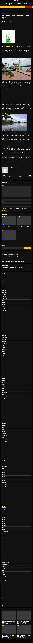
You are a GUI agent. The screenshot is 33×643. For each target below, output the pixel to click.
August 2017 (4, 496)
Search (3, 245)
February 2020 (4, 435)
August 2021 (4, 398)
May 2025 (3, 306)
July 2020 (3, 425)
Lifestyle (3, 568)
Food (2, 547)
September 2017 (4, 494)
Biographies (4, 515)
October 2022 (4, 370)
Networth (3, 572)
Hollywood (3, 560)
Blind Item (3, 523)
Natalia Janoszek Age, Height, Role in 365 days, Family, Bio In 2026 (13, 261)
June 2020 (3, 427)
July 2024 (3, 327)
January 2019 (4, 462)
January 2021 (4, 413)
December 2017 (4, 488)
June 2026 (3, 280)
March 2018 (4, 482)
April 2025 (3, 308)
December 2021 (4, 390)
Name (3, 198)
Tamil (3, 590)
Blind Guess (4, 521)
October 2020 (4, 419)
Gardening (3, 552)
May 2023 (3, 355)
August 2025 (4, 300)
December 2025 (4, 292)
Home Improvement (5, 562)
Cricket (3, 533)
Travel (3, 13)
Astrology (3, 509)
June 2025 (3, 304)
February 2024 (4, 337)
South (3, 584)
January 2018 (4, 486)
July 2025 (3, 302)
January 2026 (4, 290)
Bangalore (8, 46)
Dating (3, 535)
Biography (3, 517)
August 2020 (4, 423)
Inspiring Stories (4, 564)
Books (3, 527)
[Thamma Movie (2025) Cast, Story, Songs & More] (9, 615)
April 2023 (3, 357)
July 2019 (3, 449)
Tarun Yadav (4, 17)
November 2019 (4, 441)
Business (3, 529)
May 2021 (3, 404)
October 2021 (4, 394)
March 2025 (4, 310)
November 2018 (4, 466)
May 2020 (3, 429)
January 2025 (4, 314)
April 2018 (3, 480)
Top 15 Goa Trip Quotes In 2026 (23, 226)
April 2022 (3, 382)
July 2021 (3, 400)
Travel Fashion (4, 601)
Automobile (4, 511)
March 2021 (4, 408)
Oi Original (4, 574)
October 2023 (4, 345)
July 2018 (3, 474)
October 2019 (4, 443)
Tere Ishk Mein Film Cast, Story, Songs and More (8, 636)
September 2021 (4, 396)
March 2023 (4, 359)
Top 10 (3, 597)
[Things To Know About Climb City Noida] (9, 220)
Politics (3, 578)
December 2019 (4, 439)
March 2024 (4, 335)
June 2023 (3, 353)
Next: (24, 177)
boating (28, 46)
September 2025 (4, 298)
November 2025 (4, 294)
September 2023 (4, 347)
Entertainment (4, 539)
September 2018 (4, 470)
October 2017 (4, 492)
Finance (3, 543)
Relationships (4, 580)
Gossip (3, 554)
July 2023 (3, 351)
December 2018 (4, 464)
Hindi (3, 558)
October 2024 (4, 320)
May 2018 (3, 478)
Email (3, 201)
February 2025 (4, 312)
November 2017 (4, 490)
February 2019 (4, 460)
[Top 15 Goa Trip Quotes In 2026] (24, 220)
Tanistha (18, 227)
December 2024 (4, 316)
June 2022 (3, 378)
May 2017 (3, 503)
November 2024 (4, 318)
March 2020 (4, 433)
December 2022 (4, 365)
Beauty (3, 513)
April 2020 (3, 431)
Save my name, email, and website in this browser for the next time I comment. (15, 208)
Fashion (3, 541)
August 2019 (4, 447)
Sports (3, 586)
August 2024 (4, 325)
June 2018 (3, 476)
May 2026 (3, 282)
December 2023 (4, 341)
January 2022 (4, 388)
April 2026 (3, 284)
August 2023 (4, 349)
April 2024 (3, 333)
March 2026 (4, 286)
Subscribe (29, 6)
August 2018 (4, 472)
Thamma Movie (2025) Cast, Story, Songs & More (10, 254)
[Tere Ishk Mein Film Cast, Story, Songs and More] (9, 629)
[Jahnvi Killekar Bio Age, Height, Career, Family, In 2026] (24, 615)
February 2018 (4, 484)
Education (3, 537)
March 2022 (4, 384)
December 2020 (4, 415)
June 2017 (3, 501)
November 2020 (4, 417)
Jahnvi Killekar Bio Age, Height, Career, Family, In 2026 (11, 256)
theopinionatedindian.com (16, 4)
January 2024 (4, 339)
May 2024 (3, 331)
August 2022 (4, 374)
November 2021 (4, 392)
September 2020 (4, 421)
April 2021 (3, 406)
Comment (4, 185)
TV (2, 603)
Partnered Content (5, 576)
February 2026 (4, 288)
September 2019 (4, 445)
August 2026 (4, 275)
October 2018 (4, 468)
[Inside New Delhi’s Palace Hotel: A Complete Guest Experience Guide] (9, 235)
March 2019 (4, 458)
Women (3, 605)
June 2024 (3, 329)
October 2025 (4, 296)
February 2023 (4, 361)
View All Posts (12, 171)
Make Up (3, 570)
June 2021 (3, 402)
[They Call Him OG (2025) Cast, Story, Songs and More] (24, 629)
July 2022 (3, 376)
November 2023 (4, 343)
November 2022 (4, 368)
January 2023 (4, 363)
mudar (3, 623)
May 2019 (3, 453)
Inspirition (3, 566)
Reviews (3, 582)
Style (2, 588)
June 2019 (3, 451)
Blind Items (4, 525)
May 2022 (3, 380)
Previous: (7, 176)
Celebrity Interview (5, 531)
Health (3, 556)
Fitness (3, 545)
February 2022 (4, 386)
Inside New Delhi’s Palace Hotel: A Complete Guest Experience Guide (8, 241)
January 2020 (4, 437)
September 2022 (4, 372)
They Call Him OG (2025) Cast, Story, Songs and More (11, 259)
